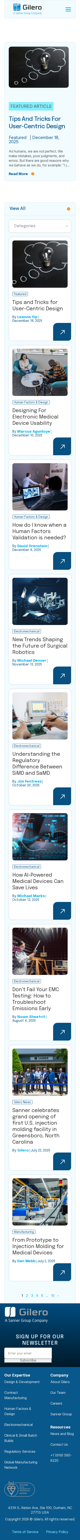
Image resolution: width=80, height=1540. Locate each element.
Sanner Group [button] (61, 1414)
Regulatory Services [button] (19, 1451)
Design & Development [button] (21, 1382)
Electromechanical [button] (18, 1425)
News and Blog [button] (62, 1434)
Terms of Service (25, 1532)
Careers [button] (56, 1403)
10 (52, 1296)
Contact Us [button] (59, 1444)
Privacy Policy (57, 1532)
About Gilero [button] (60, 1382)
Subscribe (28, 1360)
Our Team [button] (57, 1392)
